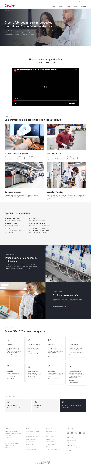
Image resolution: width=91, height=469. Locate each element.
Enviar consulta (8, 447)
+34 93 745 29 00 (9, 435)
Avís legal (69, 450)
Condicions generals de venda (74, 448)
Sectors (53, 6)
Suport (68, 6)
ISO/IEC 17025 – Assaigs (37, 230)
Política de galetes (71, 442)
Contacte (83, 6)
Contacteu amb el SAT (34, 354)
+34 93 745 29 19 (9, 445)
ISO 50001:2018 (34, 218)
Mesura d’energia (29, 444)
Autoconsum (28, 446)
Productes (61, 6)
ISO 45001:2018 (11, 228)
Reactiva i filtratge (50, 439)
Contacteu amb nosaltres (59, 306)
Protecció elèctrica (30, 441)
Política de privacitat (71, 440)
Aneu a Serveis (52, 357)
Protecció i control (50, 436)
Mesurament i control (51, 431)
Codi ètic (69, 453)
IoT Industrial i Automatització (53, 449)
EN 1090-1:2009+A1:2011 (37, 223)
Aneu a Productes (12, 379)
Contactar (7, 437)
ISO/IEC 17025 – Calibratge (38, 228)
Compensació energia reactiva (32, 436)
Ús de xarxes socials (71, 445)
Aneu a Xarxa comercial (34, 379)
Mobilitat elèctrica (30, 434)
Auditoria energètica (30, 449)
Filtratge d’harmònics (30, 439)
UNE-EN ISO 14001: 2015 (13, 223)
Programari (48, 446)
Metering (48, 434)
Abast (48, 228)
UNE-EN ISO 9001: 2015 (13, 218)
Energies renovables (51, 444)
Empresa (76, 6)
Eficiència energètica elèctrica (32, 431)
